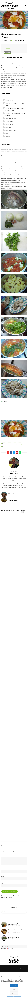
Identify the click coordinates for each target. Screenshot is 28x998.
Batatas (7, 108)
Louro (7, 127)
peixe (20, 443)
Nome (2, 869)
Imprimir (8, 52)
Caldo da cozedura (10, 100)
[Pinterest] (17, 452)
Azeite (7, 130)
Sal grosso (8, 136)
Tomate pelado (9, 103)
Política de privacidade (17, 996)
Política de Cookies (10, 996)
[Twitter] (14, 452)
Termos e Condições (17, 968)
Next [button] (22, 512)
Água (7, 133)
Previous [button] (23, 510)
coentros (9, 443)
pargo (15, 443)
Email (2, 876)
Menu (25, 5)
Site (2, 883)
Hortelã (7, 124)
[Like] (8, 452)
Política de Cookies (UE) (14, 970)
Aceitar (14, 985)
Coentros (7, 121)
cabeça (4, 443)
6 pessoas (8, 48)
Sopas (12, 40)
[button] (17, 974)
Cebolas (7, 113)
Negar (14, 989)
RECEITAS (8, 968)
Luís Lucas (14, 473)
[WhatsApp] (20, 452)
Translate (11, 948)
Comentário (4, 855)
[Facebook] (11, 452)
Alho (7, 118)
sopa (3, 446)
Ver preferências (14, 993)
